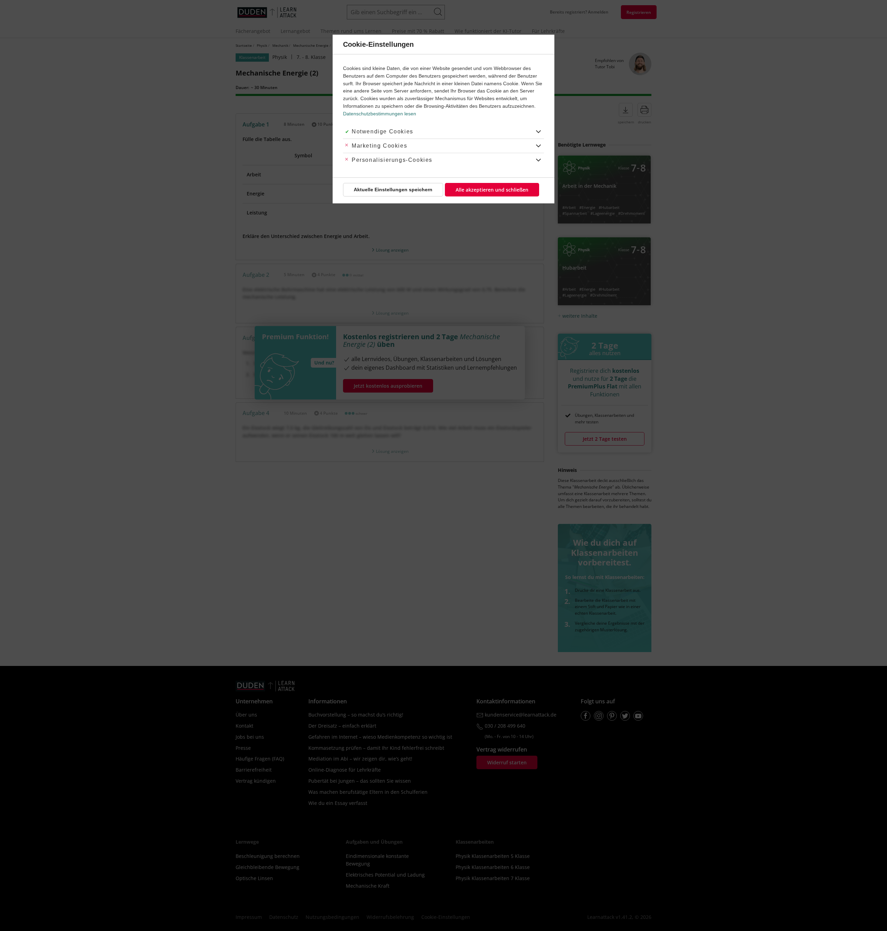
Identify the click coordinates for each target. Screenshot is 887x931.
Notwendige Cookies (382, 131)
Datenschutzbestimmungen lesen (379, 113)
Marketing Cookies (379, 146)
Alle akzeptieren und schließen (492, 189)
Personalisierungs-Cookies (392, 160)
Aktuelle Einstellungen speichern (393, 189)
